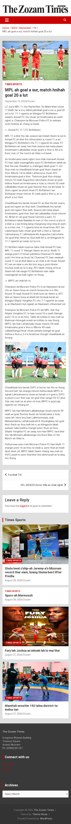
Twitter (6, 770)
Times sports (13, 84)
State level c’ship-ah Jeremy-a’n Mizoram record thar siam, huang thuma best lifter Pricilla (33, 572)
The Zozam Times (44, 810)
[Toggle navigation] (6, 20)
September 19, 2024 (15, 101)
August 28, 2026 (13, 580)
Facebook (7, 764)
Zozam (31, 101)
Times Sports (15, 520)
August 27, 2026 (13, 654)
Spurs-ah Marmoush (19, 595)
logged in (24, 505)
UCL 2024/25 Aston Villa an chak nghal (42, 485)
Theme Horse (39, 814)
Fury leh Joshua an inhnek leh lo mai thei (32, 650)
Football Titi (14, 474)
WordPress (46, 818)
